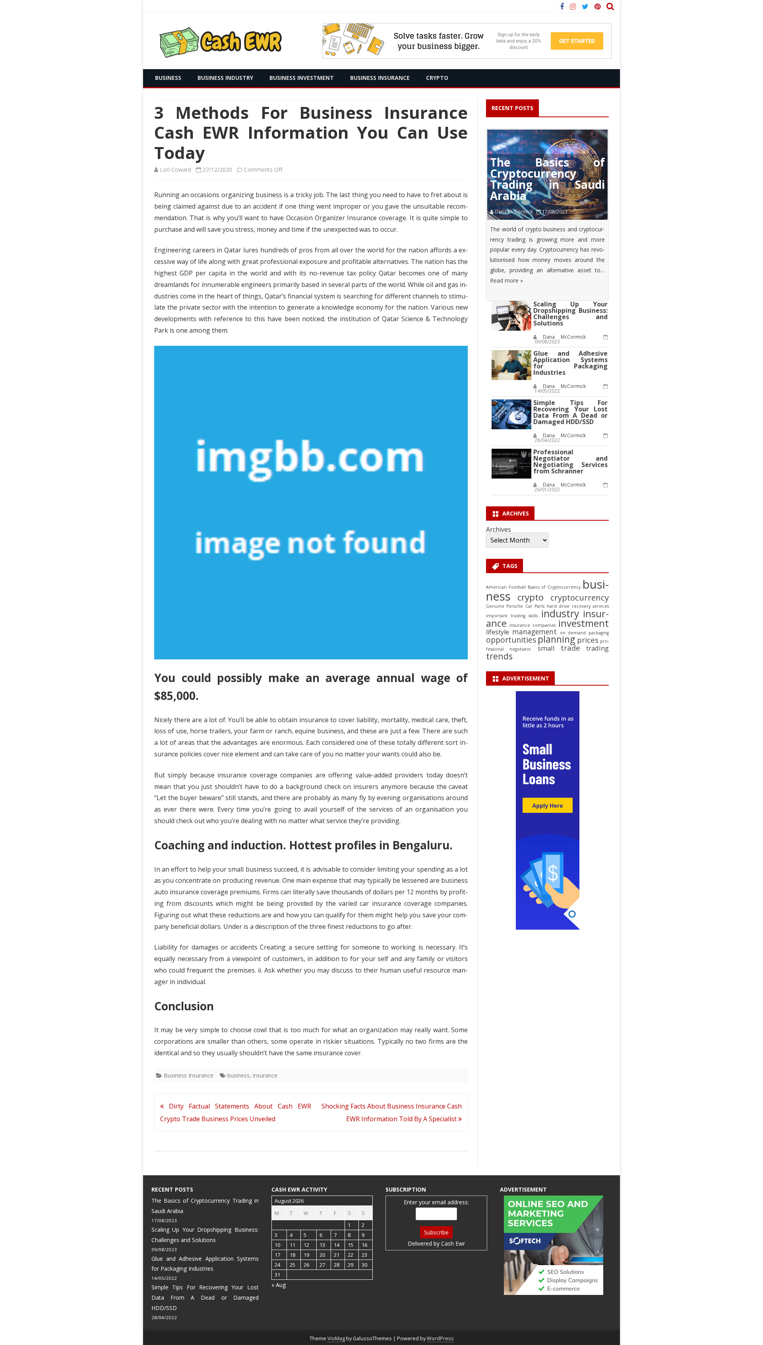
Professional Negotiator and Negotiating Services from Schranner (570, 461)
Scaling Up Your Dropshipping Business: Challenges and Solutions (570, 314)
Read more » (506, 280)
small (546, 648)
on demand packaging (584, 633)
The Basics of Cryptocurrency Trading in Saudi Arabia (547, 179)
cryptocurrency (579, 597)
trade (570, 648)
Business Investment (301, 77)
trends (499, 656)
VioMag (336, 1338)
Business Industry (225, 77)
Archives (498, 529)
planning (556, 639)
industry (560, 613)
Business (168, 77)
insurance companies (532, 625)
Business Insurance (380, 77)
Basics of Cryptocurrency (554, 587)
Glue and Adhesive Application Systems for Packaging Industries (570, 363)
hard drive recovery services (578, 606)
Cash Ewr (453, 1243)
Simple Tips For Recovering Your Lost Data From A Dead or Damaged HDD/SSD (570, 412)
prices (587, 640)
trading (597, 648)
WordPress (440, 1338)
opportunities (511, 640)
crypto (530, 597)
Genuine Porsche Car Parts (515, 606)
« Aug (278, 1285)
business (238, 1075)
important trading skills (512, 615)
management (534, 631)
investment (583, 623)
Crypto (437, 77)
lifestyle (497, 632)
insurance (265, 1075)
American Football (505, 587)
